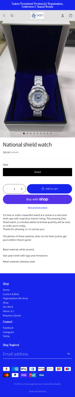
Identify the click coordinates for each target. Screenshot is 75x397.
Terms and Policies (37, 391)
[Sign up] (68, 354)
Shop (6, 302)
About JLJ (8, 311)
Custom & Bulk (11, 294)
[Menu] (4, 15)
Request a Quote (12, 315)
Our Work (8, 306)
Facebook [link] (8, 327)
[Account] (63, 16)
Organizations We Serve (15, 298)
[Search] (12, 16)
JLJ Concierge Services (31, 384)
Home (6, 289)
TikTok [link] (6, 336)
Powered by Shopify (52, 384)
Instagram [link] (8, 332)
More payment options (37, 207)
